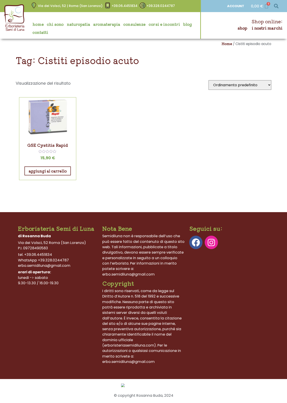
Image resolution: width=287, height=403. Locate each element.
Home (38, 24)
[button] (276, 6)
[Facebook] (195, 242)
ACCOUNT (235, 6)
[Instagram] (211, 242)
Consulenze (134, 24)
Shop (242, 28)
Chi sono (55, 24)
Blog (187, 24)
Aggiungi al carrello (48, 171)
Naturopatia (78, 24)
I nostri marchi (267, 28)
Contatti (40, 32)
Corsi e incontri (164, 24)
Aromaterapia (106, 24)
